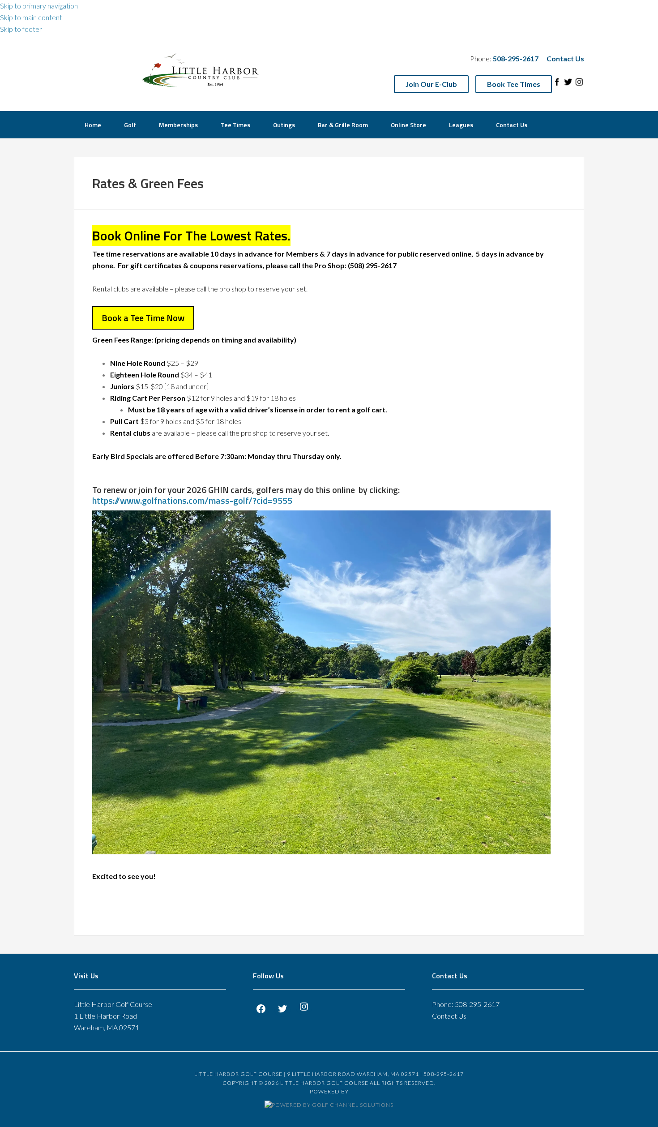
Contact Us (565, 58)
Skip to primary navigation (39, 5)
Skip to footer (21, 29)
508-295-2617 (477, 1004)
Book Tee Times (513, 84)
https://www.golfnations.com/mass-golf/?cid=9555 (192, 500)
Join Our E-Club (431, 84)
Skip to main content (31, 17)
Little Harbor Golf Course (201, 71)
